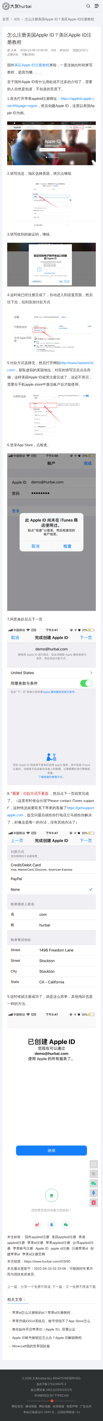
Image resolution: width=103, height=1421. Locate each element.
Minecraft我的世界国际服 (31, 1346)
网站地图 (45, 1406)
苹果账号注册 (23, 1248)
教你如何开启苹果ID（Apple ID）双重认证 (43, 1329)
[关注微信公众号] (93, 1184)
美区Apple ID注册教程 (31, 65)
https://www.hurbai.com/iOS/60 (47, 1261)
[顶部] (93, 1193)
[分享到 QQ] (51, 1225)
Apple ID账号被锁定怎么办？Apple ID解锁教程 (47, 1338)
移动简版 (31, 1406)
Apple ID (41, 1248)
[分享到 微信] (66, 1225)
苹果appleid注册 (58, 1243)
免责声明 (72, 1406)
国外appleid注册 (37, 1237)
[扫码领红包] (93, 1203)
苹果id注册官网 (33, 1254)
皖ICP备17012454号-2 (51, 1384)
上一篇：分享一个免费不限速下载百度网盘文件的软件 (29, 1288)
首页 (5, 19)
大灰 (14, 50)
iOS (17, 19)
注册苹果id (80, 1248)
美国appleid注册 (64, 1237)
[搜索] (88, 6)
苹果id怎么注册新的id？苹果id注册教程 (41, 1312)
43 (15, 54)
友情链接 (58, 1406)
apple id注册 (60, 1248)
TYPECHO (62, 1395)
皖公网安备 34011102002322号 (51, 1390)
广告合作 (86, 1406)
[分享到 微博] (37, 1225)
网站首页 (17, 1406)
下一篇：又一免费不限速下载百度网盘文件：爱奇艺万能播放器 (74, 1288)
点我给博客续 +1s (68, 1412)
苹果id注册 (35, 1243)
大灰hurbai (39, 1378)
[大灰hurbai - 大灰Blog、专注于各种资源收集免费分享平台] (16, 6)
